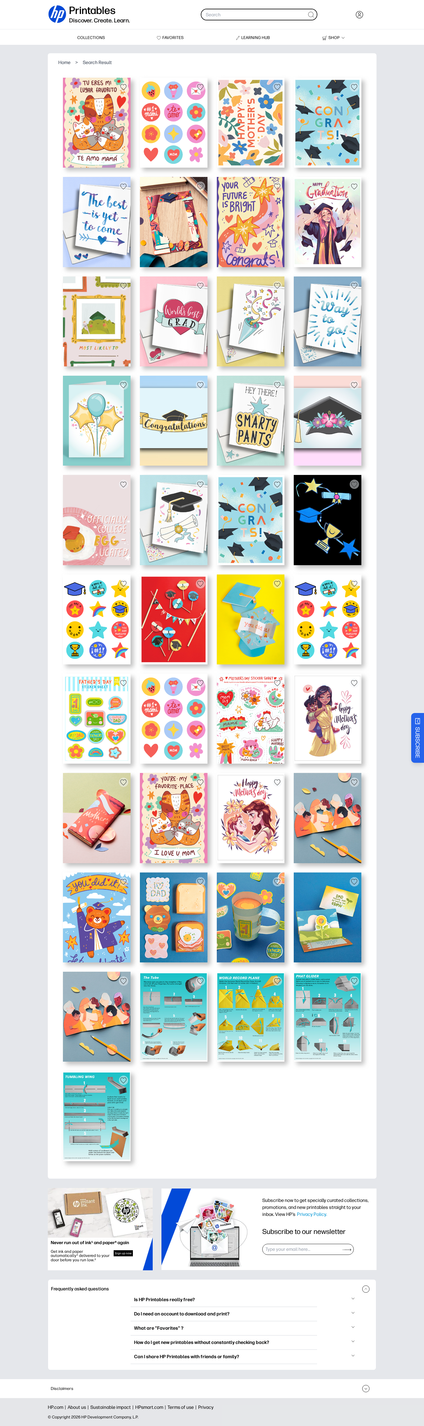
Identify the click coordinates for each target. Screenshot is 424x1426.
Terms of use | (183, 1407)
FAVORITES (173, 37)
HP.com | (58, 1407)
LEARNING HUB (255, 37)
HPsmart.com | (151, 1407)
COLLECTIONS (91, 37)
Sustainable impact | (112, 1407)
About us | (79, 1407)
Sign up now (123, 1253)
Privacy (206, 1407)
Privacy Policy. (312, 1214)
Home (64, 62)
